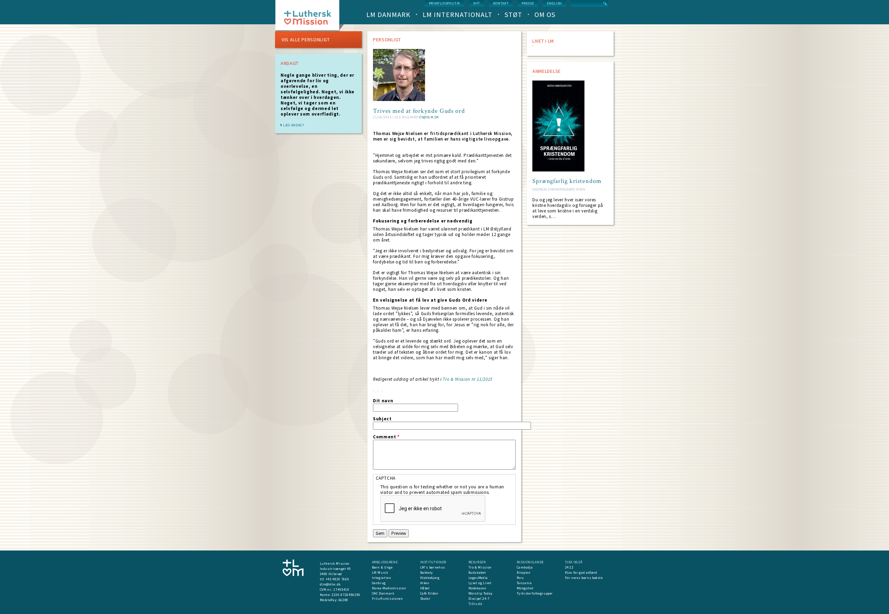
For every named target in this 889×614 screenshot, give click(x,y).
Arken (425, 583)
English (554, 3)
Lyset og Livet (480, 583)
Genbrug (379, 583)
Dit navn (383, 401)
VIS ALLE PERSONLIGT (306, 39)
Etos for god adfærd (581, 572)
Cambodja (525, 567)
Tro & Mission (480, 567)
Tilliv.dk (475, 604)
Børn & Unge (382, 567)
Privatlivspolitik (444, 3)
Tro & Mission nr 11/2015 (467, 379)
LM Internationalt (457, 14)
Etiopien (524, 572)
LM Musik (380, 572)
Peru (520, 577)
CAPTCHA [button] (386, 478)
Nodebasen (477, 588)
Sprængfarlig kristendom (566, 181)
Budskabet (477, 572)
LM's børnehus (432, 567)
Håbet (425, 588)
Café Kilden (429, 593)
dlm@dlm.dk (330, 584)
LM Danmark (388, 14)
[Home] (309, 17)
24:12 (569, 567)
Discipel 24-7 (479, 598)
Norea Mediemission (389, 588)
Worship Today (480, 593)
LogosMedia (478, 577)
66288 (343, 600)
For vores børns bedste (584, 577)
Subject (382, 419)
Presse (528, 3)
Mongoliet (525, 588)
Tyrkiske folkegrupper (535, 593)
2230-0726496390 (346, 594)
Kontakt (501, 3)
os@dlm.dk (429, 117)
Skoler (425, 598)
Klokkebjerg (430, 577)
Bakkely (426, 572)
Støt (513, 14)
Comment (386, 437)
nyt (476, 3)
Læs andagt (293, 125)
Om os (544, 14)
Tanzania (524, 583)
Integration (381, 577)
